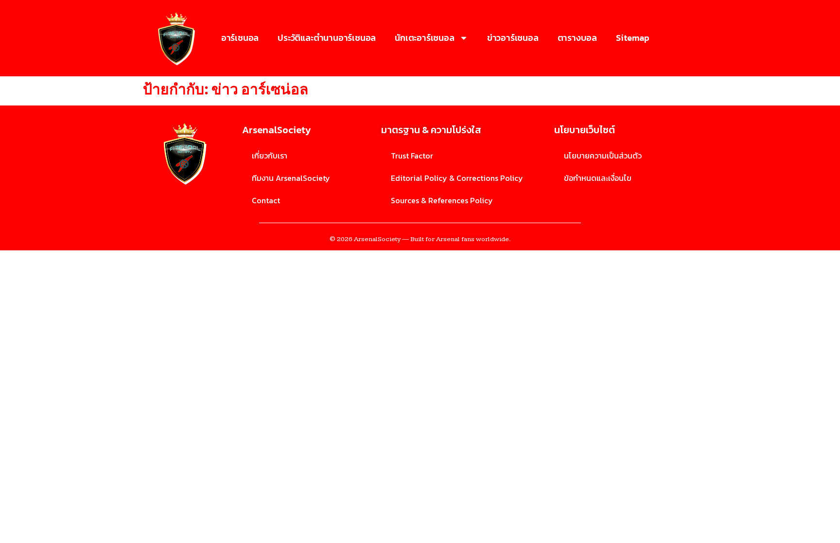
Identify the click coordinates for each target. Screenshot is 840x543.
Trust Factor (412, 155)
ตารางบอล (577, 37)
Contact (266, 200)
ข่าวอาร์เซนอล (513, 37)
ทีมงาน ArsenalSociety (291, 178)
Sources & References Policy (442, 200)
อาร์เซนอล (240, 37)
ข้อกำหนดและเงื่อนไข (597, 178)
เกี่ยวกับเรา (269, 155)
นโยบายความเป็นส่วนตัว (603, 155)
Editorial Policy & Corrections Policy (457, 178)
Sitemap (632, 37)
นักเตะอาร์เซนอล (424, 37)
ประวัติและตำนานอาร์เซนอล (327, 37)
